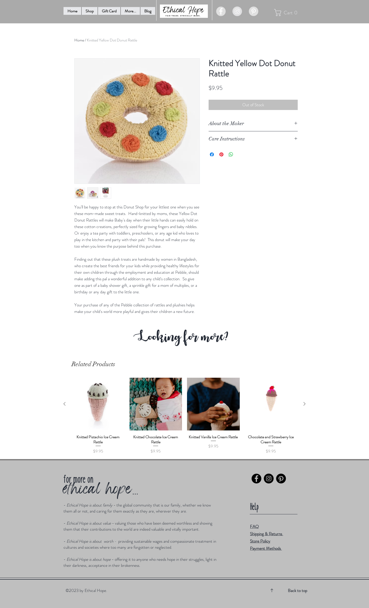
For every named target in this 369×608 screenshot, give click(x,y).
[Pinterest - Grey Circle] (253, 11)
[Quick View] (98, 404)
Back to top (297, 590)
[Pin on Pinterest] (221, 154)
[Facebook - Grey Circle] (221, 11)
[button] (130, 11)
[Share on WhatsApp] (231, 154)
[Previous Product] (65, 404)
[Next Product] (304, 404)
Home (79, 40)
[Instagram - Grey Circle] (237, 11)
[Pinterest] (281, 478)
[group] (185, 416)
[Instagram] (269, 478)
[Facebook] (256, 478)
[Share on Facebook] (212, 154)
